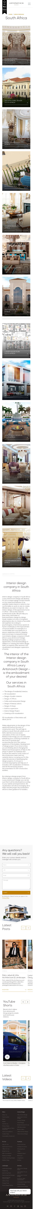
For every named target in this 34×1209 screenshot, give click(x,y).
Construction (5, 1117)
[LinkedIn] (22, 1206)
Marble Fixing (5, 1160)
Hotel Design (20, 1122)
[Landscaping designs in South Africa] (16, 171)
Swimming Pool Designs (8, 1175)
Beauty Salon (20, 1129)
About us (4, 1114)
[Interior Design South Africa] (16, 213)
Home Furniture (21, 1144)
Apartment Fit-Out (7, 1146)
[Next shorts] (28, 1002)
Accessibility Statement (8, 1136)
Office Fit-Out (5, 1149)
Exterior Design (21, 1120)
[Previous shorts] (23, 1002)
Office (18, 1151)
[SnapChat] (18, 1206)
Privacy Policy (5, 897)
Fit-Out (4, 1141)
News (3, 1119)
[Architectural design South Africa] (16, 87)
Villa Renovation (21, 1127)
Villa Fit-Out (5, 1144)
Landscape (5, 1165)
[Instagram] (11, 1206)
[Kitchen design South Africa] (16, 547)
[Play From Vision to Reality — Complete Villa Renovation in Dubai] (14, 1040)
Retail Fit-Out (5, 1151)
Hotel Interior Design (22, 1186)
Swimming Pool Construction (6, 1178)
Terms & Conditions (7, 1131)
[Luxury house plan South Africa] (16, 338)
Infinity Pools (5, 1180)
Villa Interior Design (22, 1114)
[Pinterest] (25, 1206)
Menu (3, 1112)
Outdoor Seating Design (8, 1158)
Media (3, 1121)
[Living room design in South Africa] (16, 505)
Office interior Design (22, 1131)
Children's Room (21, 1153)
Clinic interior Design (22, 1134)
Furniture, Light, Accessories (21, 1179)
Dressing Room (21, 1149)
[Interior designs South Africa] (16, 45)
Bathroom (20, 1155)
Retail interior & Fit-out (23, 1125)
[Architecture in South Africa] (16, 296)
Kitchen (19, 1160)
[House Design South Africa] (16, 254)
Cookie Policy (5, 1134)
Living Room (20, 1158)
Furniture (19, 1141)
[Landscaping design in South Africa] (16, 422)
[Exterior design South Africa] (16, 380)
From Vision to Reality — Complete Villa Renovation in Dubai (14, 1064)
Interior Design (21, 1112)
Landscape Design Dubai (23, 1182)
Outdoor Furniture (22, 1146)
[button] (23, 928)
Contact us (5, 1123)
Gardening (5, 1170)
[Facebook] (15, 1206)
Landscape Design (7, 1168)
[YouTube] (8, 1206)
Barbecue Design (6, 1155)
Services (19, 1165)
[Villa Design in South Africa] (16, 464)
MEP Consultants (7, 1153)
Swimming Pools (6, 1173)
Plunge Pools (5, 1183)
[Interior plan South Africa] (16, 129)
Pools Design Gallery (7, 1185)
